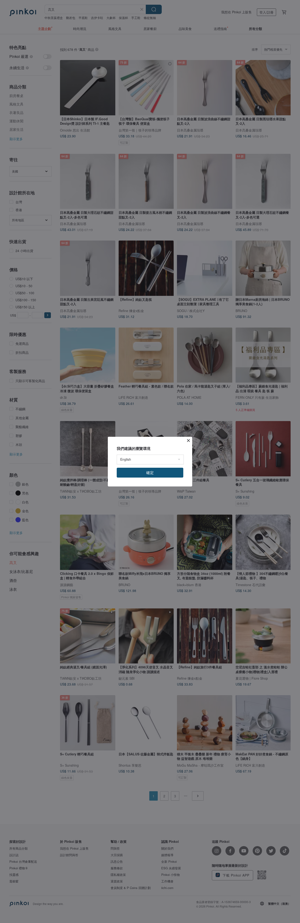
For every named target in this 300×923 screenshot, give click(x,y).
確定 (150, 472)
